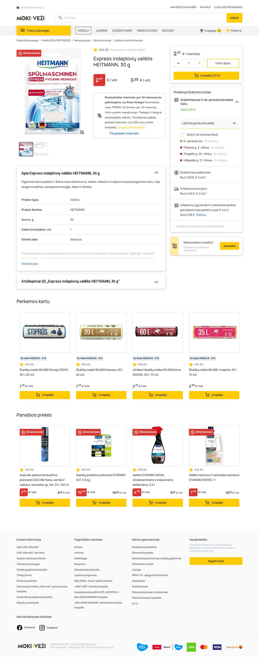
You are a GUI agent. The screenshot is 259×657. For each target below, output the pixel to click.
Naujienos (79, 564)
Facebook (29, 627)
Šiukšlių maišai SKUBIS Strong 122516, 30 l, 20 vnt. (44, 372)
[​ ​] (141, 18)
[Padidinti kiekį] (200, 63)
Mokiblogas (80, 558)
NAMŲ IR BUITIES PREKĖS (56, 40)
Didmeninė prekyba (142, 552)
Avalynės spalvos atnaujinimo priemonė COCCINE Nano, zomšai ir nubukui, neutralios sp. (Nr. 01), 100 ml (44, 480)
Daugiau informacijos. (132, 127)
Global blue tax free (142, 564)
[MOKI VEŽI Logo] (31, 17)
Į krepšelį (210, 75)
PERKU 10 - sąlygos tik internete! (150, 575)
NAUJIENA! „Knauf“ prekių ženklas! (93, 581)
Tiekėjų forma (24, 575)
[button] (210, 31)
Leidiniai (79, 552)
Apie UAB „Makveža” (28, 547)
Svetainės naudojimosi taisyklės (34, 597)
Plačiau (201, 215)
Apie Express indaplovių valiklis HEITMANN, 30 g (60, 173)
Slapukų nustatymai (28, 602)
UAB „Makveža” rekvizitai (30, 552)
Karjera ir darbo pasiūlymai (31, 558)
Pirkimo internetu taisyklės (146, 598)
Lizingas (136, 569)
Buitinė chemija (102, 40)
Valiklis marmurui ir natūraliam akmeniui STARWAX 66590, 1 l (214, 477)
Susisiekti (229, 246)
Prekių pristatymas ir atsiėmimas (150, 592)
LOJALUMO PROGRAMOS (228, 7)
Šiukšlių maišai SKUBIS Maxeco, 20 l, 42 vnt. (99, 372)
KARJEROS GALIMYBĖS (183, 7)
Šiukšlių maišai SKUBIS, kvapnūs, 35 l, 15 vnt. (213, 372)
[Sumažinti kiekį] (177, 63)
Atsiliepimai (138, 581)
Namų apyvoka (82, 40)
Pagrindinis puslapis (28, 40)
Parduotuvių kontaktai (144, 547)
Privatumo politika (27, 581)
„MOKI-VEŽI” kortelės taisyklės (91, 586)
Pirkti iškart (223, 63)
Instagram (52, 627)
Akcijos (78, 547)
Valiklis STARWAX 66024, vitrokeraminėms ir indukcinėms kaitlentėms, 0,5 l (153, 480)
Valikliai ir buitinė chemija (129, 40)
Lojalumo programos (85, 575)
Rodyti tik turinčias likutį (202, 134)
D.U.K (135, 603)
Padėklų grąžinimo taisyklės (32, 569)
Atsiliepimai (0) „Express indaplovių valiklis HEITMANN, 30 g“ (70, 281)
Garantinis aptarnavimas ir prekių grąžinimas (156, 558)
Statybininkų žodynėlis (87, 569)
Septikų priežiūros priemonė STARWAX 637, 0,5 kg (101, 477)
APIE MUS (205, 7)
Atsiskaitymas (140, 586)
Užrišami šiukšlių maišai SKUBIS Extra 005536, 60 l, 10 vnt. (157, 372)
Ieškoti (234, 18)
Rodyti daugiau (29, 263)
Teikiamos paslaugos (28, 564)
